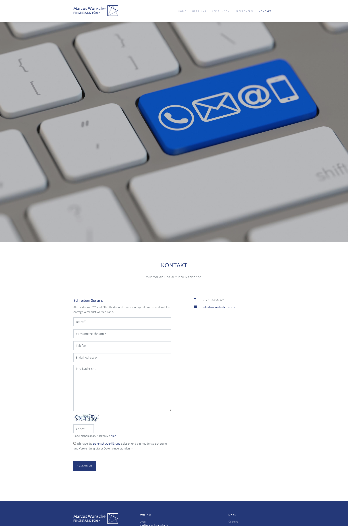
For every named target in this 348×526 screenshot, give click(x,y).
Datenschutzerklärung (106, 443)
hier (113, 436)
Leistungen (221, 11)
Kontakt (265, 11)
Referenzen (244, 11)
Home (182, 11)
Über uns (199, 11)
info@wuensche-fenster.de (219, 307)
